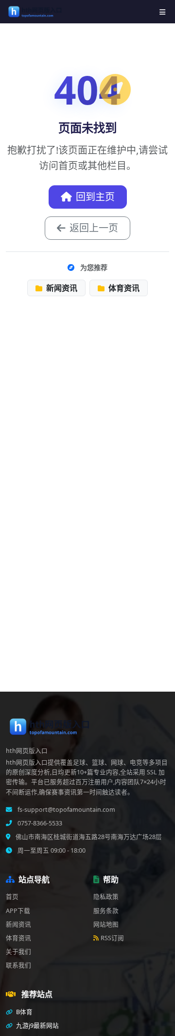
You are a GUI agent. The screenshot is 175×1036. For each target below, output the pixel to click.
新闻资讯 (60, 288)
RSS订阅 (112, 938)
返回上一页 (94, 227)
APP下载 (18, 911)
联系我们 (18, 965)
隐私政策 (106, 897)
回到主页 (95, 196)
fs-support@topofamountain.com (65, 809)
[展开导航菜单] (162, 12)
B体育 (24, 1012)
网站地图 (106, 924)
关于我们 (18, 951)
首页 (12, 897)
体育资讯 (123, 288)
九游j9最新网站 (37, 1025)
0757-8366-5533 (39, 823)
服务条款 (106, 911)
